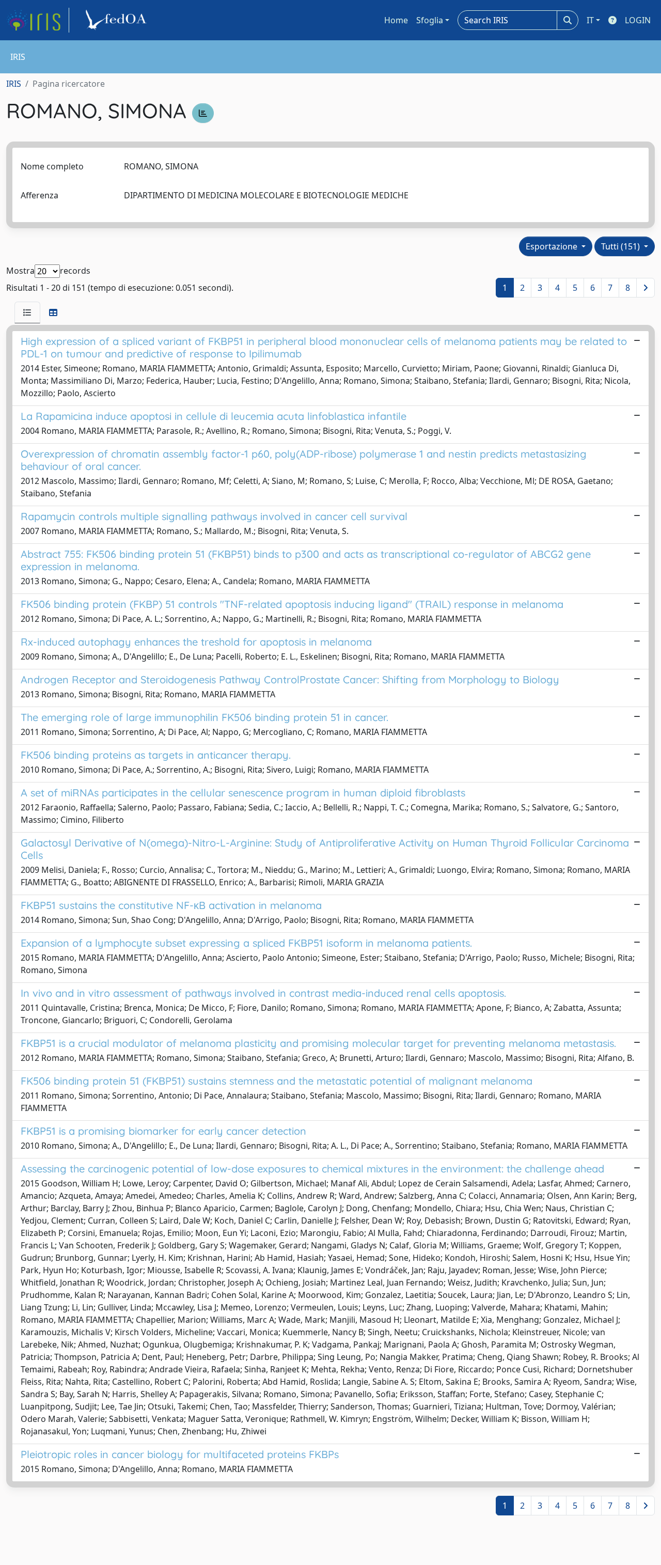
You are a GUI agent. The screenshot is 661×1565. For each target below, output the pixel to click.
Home (396, 20)
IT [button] (590, 20)
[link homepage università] (117, 20)
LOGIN (638, 20)
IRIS (13, 83)
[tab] (27, 312)
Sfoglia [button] (429, 20)
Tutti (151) (621, 246)
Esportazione (552, 246)
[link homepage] (37, 20)
